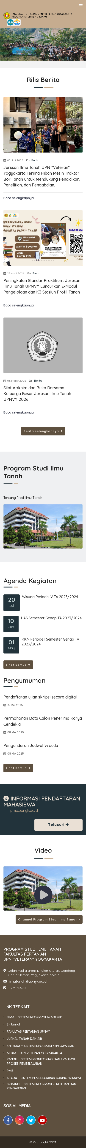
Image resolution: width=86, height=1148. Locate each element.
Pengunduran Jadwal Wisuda (30, 745)
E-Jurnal (13, 1024)
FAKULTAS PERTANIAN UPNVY (28, 1031)
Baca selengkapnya (18, 198)
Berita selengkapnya (42, 431)
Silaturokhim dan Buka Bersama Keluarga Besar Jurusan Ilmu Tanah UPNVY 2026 (37, 393)
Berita (35, 160)
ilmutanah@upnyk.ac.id (28, 981)
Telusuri (57, 824)
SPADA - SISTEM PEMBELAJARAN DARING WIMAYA (44, 1078)
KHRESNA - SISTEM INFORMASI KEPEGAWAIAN (40, 1046)
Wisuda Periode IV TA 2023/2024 (50, 596)
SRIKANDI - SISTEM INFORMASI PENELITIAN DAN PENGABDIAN (41, 1086)
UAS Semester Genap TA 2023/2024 (51, 618)
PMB (10, 1071)
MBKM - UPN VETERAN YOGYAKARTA (34, 1053)
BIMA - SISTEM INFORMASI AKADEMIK (34, 1017)
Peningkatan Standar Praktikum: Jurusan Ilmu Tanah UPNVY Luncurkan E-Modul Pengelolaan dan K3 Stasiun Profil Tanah (41, 286)
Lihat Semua (17, 665)
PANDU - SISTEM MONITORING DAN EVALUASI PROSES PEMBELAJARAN (41, 1061)
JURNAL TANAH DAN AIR (24, 1039)
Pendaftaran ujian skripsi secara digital (40, 697)
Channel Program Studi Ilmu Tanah (48, 919)
